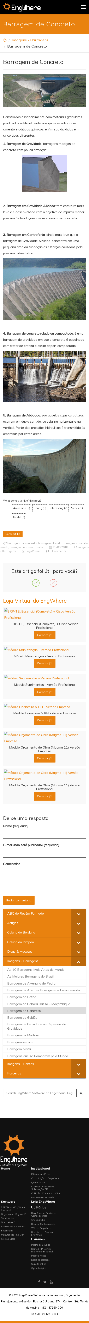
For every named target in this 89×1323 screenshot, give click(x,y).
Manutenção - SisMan (12, 1234)
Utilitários (38, 1207)
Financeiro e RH (9, 1222)
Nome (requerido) (16, 826)
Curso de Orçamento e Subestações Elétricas (42, 1188)
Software (8, 1201)
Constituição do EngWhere (45, 1178)
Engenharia (7, 1230)
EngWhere (33, 551)
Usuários (38, 1239)
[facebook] (39, 1282)
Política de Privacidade (42, 1197)
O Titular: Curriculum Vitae (45, 1193)
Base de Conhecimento (43, 1224)
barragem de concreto (22, 543)
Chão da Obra (38, 1219)
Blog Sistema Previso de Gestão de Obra (43, 1214)
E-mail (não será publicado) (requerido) (31, 845)
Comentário (11, 864)
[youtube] (51, 1282)
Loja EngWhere (43, 1201)
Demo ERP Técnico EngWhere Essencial (42, 1250)
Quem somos (38, 1182)
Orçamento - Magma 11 (13, 1214)
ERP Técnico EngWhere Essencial (13, 1208)
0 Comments (58, 551)
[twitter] (45, 1282)
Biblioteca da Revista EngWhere (42, 1233)
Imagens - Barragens (30, 40)
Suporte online (38, 1264)
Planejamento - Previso (13, 1226)
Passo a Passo (38, 1255)
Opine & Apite (38, 1268)
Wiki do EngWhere (41, 1228)
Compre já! (44, 635)
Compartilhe (12, 533)
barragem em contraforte (26, 547)
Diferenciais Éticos (41, 1174)
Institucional (40, 1168)
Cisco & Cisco (8, 1238)
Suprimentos (7, 1218)
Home (5, 1168)
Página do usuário (40, 1244)
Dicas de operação (40, 1259)
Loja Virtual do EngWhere (35, 600)
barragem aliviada (49, 543)
